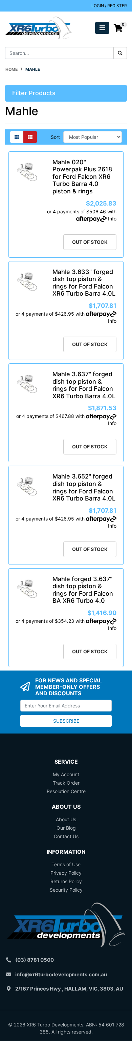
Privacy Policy (66, 873)
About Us (66, 819)
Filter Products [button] (34, 93)
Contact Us (66, 836)
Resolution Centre (66, 791)
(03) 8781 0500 (34, 960)
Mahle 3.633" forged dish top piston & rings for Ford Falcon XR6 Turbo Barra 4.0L (83, 282)
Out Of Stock (90, 242)
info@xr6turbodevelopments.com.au (61, 974)
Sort (55, 137)
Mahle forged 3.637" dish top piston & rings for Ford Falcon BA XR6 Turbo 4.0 (82, 589)
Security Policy (66, 890)
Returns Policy (66, 881)
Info (112, 218)
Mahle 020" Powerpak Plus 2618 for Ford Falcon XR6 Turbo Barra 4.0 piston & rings (82, 176)
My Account (66, 774)
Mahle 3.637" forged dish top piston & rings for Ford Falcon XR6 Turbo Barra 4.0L (83, 385)
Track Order (66, 783)
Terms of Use (66, 864)
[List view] (30, 137)
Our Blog (66, 828)
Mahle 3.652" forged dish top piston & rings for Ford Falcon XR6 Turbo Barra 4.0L (83, 487)
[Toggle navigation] (102, 28)
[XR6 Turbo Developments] (38, 27)
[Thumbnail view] (17, 137)
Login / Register (109, 5)
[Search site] (120, 53)
